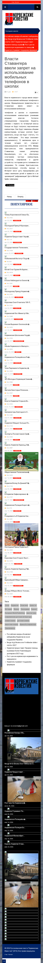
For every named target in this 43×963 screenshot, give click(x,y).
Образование (18, 341)
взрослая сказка (11, 624)
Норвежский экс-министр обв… (17, 313)
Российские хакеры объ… (15, 733)
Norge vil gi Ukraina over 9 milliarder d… (19, 764)
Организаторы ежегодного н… (17, 412)
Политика (17, 242)
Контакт (17, 2)
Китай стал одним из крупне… (17, 269)
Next (36, 201)
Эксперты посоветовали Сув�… (17, 434)
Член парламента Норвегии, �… (17, 368)
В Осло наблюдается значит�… (17, 280)
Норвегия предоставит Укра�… (17, 237)
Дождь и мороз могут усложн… (17, 591)
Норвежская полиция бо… (15, 827)
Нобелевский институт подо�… (17, 259)
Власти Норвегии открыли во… (17, 401)
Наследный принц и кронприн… (17, 226)
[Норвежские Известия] (19, 19)
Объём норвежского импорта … (17, 346)
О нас (13, 2)
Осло (7, 605)
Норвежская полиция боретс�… (18, 505)
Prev (30, 201)
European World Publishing (15, 613)
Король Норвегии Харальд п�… (17, 569)
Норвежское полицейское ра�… (18, 357)
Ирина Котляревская (28, 624)
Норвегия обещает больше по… (17, 423)
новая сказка (10, 621)
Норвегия (19, 297)
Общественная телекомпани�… (17, 472)
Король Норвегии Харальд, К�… (17, 445)
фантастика (31, 613)
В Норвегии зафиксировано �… (17, 494)
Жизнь (16, 286)
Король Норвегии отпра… (15, 844)
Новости (17, 220)
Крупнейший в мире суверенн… (17, 580)
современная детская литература (18, 617)
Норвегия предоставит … (15, 772)
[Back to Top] (4, 961)
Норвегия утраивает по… (14, 811)
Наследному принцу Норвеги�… (17, 291)
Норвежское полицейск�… (15, 819)
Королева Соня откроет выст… (17, 558)
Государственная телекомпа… (17, 248)
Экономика (18, 585)
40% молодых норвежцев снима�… (19, 379)
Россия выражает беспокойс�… (18, 324)
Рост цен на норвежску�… (15, 803)
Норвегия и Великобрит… (15, 836)
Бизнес (17, 275)
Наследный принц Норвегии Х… (17, 547)
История (8, 609)
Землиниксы (10, 628)
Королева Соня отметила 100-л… (18, 302)
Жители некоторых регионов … (17, 390)
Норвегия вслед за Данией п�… (17, 483)
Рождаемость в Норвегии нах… (17, 516)
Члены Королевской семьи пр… (17, 215)
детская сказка (23, 621)
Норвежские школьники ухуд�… (18, 335)
